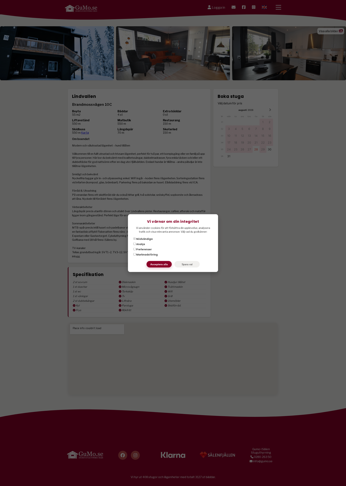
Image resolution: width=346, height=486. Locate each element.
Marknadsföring (147, 254)
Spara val (187, 264)
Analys (140, 244)
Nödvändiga (144, 239)
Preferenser (144, 249)
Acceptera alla (159, 264)
